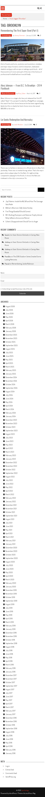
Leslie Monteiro (18, 125)
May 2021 (9, 530)
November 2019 (11, 594)
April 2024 (9, 406)
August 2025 (10, 349)
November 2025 (11, 338)
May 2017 (9, 700)
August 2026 (10, 306)
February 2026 (11, 328)
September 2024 (11, 388)
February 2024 (11, 413)
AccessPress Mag (29, 793)
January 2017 (10, 714)
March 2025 (10, 367)
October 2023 (10, 427)
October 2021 (10, 512)
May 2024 (9, 402)
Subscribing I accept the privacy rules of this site (17, 289)
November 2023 (11, 423)
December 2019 (11, 590)
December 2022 (11, 462)
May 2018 (9, 657)
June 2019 (9, 611)
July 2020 (9, 565)
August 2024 (10, 391)
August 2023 (10, 434)
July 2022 (9, 480)
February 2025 (11, 370)
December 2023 (11, 420)
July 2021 (9, 523)
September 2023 (12, 430)
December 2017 (11, 675)
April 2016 (9, 746)
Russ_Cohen (21, 93)
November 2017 (11, 679)
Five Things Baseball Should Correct (18, 211)
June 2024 (9, 398)
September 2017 (11, 686)
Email (2, 281)
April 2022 (9, 491)
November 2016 (11, 721)
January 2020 (11, 586)
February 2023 (11, 455)
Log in (8, 766)
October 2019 (10, 597)
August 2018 (10, 647)
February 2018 (11, 668)
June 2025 (9, 356)
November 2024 (11, 381)
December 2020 (11, 547)
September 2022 (12, 473)
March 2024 (10, 409)
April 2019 (9, 618)
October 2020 (10, 555)
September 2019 (11, 601)
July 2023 (9, 437)
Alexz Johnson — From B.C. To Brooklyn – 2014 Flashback (21, 87)
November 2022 (11, 466)
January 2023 (11, 459)
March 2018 (10, 664)
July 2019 (9, 608)
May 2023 (9, 445)
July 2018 (9, 650)
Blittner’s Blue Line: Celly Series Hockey (19, 208)
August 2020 (10, 562)
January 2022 (11, 501)
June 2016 (9, 739)
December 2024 (11, 377)
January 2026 (11, 331)
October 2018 (10, 640)
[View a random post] (41, 8)
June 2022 (9, 484)
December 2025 (11, 335)
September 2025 (12, 345)
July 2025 (9, 352)
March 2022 (10, 494)
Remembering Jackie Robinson (23, 264)
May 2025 (9, 359)
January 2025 (11, 374)
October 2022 (10, 469)
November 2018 (11, 636)
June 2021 (9, 526)
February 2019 (11, 625)
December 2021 (11, 505)
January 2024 (11, 416)
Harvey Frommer (20, 35)
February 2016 (11, 750)
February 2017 (10, 711)
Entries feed (10, 770)
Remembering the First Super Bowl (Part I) (19, 30)
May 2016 (9, 743)
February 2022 (11, 498)
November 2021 (11, 508)
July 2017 (9, 693)
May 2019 (9, 615)
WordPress (13, 793)
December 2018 (11, 633)
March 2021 (10, 537)
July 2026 (9, 310)
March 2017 (10, 707)
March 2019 (10, 622)
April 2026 (9, 320)
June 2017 (9, 696)
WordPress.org (11, 777)
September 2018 (11, 643)
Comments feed (11, 773)
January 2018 (10, 672)
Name (2, 273)
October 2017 (10, 682)
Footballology (6, 35)
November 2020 (11, 551)
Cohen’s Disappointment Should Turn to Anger (22, 221)
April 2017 (9, 703)
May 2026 (9, 317)
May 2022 (9, 487)
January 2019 (10, 629)
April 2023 (9, 448)
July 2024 (9, 395)
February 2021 (10, 540)
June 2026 (10, 313)
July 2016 (9, 735)
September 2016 (11, 728)
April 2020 (9, 576)
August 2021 (10, 519)
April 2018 (9, 661)
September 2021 (11, 516)
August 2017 (10, 689)
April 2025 (9, 363)
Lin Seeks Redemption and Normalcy (16, 119)
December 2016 (11, 718)
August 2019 (10, 604)
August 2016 (10, 732)
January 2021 (10, 544)
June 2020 (10, 569)
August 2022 (10, 476)
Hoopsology (6, 124)
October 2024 (10, 384)
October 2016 (10, 725)
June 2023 (9, 441)
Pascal (7, 264)
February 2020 (11, 583)
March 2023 (10, 452)
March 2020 (10, 579)
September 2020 (12, 558)
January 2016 (10, 753)
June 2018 (9, 654)
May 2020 (9, 572)
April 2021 (9, 533)
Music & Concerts (8, 93)
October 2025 (10, 342)
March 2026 (10, 324)
